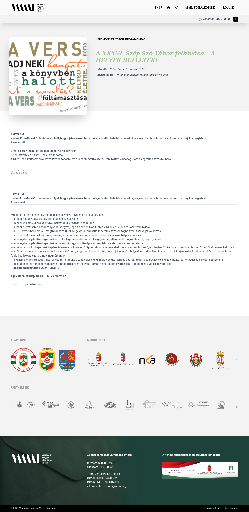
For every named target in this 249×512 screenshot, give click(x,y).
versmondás (105, 39)
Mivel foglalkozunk (200, 7)
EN (156, 7)
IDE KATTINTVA (44, 276)
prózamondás (135, 39)
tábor (119, 39)
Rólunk (228, 7)
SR (160, 7)
